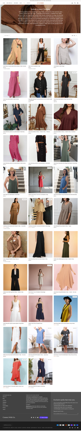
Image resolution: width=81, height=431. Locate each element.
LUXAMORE (6, 427)
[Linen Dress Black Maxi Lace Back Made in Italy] (40, 244)
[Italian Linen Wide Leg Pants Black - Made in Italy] (15, 277)
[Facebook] (31, 417)
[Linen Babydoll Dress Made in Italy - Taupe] (66, 211)
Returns (4, 404)
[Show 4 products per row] (76, 35)
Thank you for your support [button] (32, 395)
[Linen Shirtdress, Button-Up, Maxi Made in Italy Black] (40, 148)
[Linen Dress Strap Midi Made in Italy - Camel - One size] (66, 277)
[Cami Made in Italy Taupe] (66, 51)
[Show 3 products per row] (74, 35)
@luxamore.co (29, 406)
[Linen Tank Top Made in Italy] (40, 51)
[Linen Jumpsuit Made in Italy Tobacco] (15, 244)
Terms (4, 409)
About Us (4, 396)
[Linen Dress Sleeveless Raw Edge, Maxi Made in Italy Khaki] (66, 148)
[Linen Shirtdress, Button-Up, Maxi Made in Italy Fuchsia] (15, 148)
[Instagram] (35, 417)
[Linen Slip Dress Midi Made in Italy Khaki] (15, 180)
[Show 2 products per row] (72, 35)
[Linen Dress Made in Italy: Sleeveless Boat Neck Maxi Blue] (66, 180)
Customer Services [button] (7, 395)
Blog (4, 398)
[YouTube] (37, 417)
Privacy (4, 407)
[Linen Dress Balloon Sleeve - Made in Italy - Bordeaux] (66, 117)
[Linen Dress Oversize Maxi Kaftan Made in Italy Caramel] (15, 51)
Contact (4, 400)
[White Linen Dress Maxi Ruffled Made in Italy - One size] (15, 340)
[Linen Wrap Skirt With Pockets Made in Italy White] (15, 309)
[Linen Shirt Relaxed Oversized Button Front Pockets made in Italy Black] (40, 84)
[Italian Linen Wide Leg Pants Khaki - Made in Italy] (66, 244)
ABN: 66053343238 (48, 427)
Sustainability (5, 405)
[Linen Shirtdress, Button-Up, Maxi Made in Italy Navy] (15, 117)
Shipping (4, 402)
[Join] (77, 413)
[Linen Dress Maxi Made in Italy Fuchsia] (15, 84)
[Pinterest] (33, 417)
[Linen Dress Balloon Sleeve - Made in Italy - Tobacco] (40, 117)
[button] (16, 3)
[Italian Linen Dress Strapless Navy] (40, 309)
